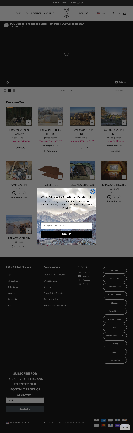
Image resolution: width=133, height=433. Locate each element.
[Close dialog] (92, 191)
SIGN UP (66, 234)
